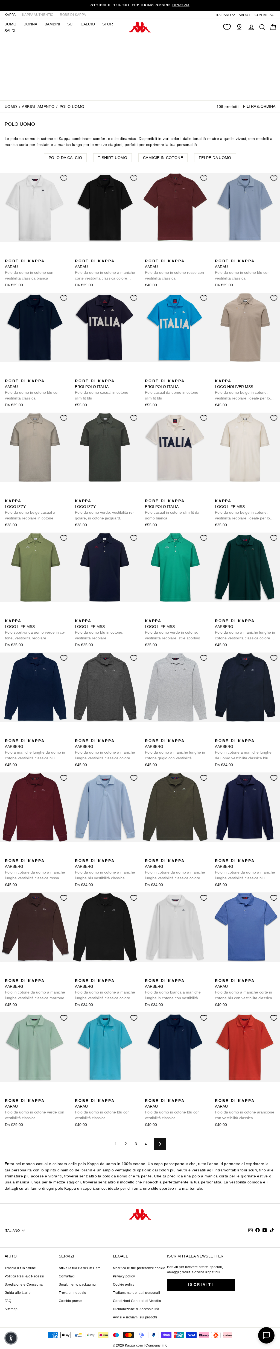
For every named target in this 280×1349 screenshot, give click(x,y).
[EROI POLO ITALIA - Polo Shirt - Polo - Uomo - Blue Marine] (78, 374)
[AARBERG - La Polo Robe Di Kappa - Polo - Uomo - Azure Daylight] (227, 614)
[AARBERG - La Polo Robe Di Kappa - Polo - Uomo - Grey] (148, 734)
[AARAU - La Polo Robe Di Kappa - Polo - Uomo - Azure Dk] (34, 254)
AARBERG (245, 630)
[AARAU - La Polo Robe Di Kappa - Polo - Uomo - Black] (78, 254)
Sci (70, 24)
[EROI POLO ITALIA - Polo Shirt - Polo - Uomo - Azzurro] (87, 374)
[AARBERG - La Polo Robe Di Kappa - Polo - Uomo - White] (148, 974)
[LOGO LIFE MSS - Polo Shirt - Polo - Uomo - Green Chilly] (227, 494)
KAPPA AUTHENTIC (37, 15)
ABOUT (244, 15)
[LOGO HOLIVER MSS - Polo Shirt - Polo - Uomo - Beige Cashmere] (218, 374)
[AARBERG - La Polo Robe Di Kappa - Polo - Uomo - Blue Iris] (244, 614)
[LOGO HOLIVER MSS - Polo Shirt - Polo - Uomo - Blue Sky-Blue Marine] (244, 374)
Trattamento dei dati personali (136, 1293)
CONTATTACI (265, 15)
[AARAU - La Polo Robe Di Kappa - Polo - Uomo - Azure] (17, 254)
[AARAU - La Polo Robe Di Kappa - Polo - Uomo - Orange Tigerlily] (218, 1094)
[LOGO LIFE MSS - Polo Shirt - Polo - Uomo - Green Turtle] (236, 494)
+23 (42, 254)
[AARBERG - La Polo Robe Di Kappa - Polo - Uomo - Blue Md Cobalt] (8, 734)
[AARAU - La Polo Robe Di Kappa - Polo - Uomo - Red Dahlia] (148, 254)
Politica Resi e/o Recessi (24, 1276)
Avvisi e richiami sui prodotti (135, 1317)
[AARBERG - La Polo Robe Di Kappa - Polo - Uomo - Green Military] (148, 854)
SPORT (108, 24)
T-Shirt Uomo (112, 157)
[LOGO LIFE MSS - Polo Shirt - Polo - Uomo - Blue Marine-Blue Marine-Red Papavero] (244, 494)
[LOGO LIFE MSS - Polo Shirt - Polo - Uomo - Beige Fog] (218, 494)
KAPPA (10, 15)
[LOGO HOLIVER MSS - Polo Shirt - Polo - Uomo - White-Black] (227, 374)
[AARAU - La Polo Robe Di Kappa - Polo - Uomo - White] (8, 254)
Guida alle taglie (18, 1293)
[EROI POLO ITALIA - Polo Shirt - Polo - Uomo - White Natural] (96, 374)
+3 (253, 374)
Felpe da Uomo (215, 157)
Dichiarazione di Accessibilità (136, 1309)
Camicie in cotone (163, 157)
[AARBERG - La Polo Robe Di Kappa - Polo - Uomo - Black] (236, 614)
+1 (253, 494)
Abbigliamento (38, 106)
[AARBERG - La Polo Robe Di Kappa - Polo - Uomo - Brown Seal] (8, 974)
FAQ (8, 1301)
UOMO (10, 24)
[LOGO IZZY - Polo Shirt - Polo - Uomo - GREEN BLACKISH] (17, 494)
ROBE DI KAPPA (73, 15)
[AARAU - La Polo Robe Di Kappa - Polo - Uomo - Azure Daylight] (26, 254)
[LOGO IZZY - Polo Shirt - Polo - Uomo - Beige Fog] (8, 494)
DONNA (30, 24)
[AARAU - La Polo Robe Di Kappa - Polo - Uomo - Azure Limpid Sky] (244, 254)
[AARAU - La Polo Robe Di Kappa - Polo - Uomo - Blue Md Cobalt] (148, 1094)
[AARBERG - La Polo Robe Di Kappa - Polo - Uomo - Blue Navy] (218, 734)
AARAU (29, 269)
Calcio (88, 24)
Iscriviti (201, 1285)
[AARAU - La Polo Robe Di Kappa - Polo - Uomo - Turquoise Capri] (78, 1094)
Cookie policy (124, 1284)
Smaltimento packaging (77, 1284)
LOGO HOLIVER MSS (242, 390)
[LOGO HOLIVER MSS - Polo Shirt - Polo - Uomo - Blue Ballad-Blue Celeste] (236, 374)
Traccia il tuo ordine (20, 1268)
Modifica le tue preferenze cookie (139, 1268)
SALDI (9, 30)
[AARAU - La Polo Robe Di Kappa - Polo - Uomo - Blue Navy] (8, 374)
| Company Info (156, 1345)
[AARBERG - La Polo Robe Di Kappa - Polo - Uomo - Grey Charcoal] (78, 734)
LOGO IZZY (30, 509)
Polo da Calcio (65, 157)
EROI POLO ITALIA (101, 389)
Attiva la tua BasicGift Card (80, 1268)
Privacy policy (124, 1276)
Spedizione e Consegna (24, 1284)
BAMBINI (52, 24)
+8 (253, 614)
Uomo (11, 106)
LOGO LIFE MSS (242, 510)
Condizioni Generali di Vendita (137, 1301)
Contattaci (67, 1276)
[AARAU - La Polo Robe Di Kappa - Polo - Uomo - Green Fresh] (8, 1094)
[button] (11, 1338)
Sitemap (11, 1309)
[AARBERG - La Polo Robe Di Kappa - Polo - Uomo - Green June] (218, 614)
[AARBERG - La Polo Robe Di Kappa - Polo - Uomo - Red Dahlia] (8, 854)
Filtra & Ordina (259, 106)
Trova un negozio (72, 1293)
